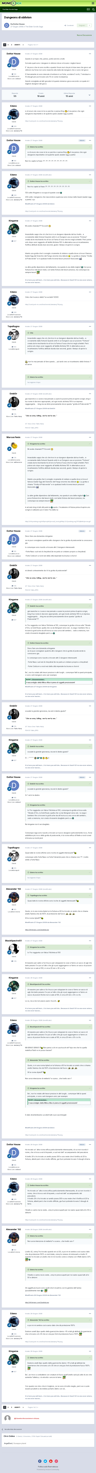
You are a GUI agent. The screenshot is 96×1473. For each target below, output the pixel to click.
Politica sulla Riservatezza (48, 1467)
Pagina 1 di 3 (32, 45)
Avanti (17, 45)
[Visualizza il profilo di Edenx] (14, 114)
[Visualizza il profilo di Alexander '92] (14, 897)
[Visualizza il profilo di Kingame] (14, 229)
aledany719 (17, 131)
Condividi (70, 25)
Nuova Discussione (84, 35)
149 (14, 74)
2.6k (15, 961)
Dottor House (19, 24)
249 (14, 126)
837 (14, 241)
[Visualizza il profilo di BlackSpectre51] (14, 949)
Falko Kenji (18, 416)
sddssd (18, 79)
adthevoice (17, 462)
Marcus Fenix (13, 437)
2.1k (14, 457)
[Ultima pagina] (23, 44)
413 (14, 347)
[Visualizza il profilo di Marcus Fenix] (14, 445)
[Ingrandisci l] (67, 111)
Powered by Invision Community (48, 1469)
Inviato (33, 54)
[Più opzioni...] (90, 53)
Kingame (13, 220)
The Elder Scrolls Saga (34, 27)
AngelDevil (8, 1443)
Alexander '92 (13, 889)
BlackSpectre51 (13, 940)
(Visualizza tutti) (46, 1436)
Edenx (13, 106)
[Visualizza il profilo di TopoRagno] (14, 334)
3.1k (14, 414)
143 (14, 909)
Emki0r (13, 393)
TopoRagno (13, 326)
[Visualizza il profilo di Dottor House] (6, 25)
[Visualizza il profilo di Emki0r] (14, 402)
